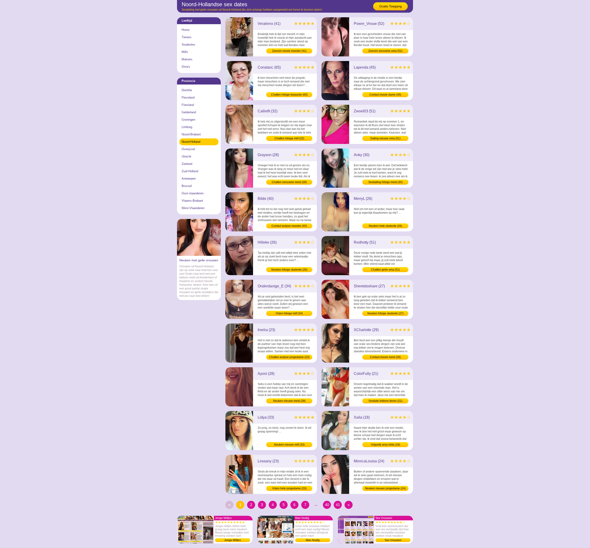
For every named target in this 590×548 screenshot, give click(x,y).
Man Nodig (313, 540)
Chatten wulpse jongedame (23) (289, 357)
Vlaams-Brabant (192, 200)
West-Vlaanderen (193, 208)
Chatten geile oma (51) (385, 269)
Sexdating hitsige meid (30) (385, 182)
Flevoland (188, 97)
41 (338, 505)
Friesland (188, 105)
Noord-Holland (191, 141)
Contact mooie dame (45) (385, 94)
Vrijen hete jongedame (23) (289, 488)
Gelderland (189, 112)
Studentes (188, 44)
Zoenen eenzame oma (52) (385, 50)
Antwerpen (189, 178)
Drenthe (187, 90)
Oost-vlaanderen (193, 193)
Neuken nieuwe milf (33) (289, 444)
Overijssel (188, 149)
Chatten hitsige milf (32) (289, 138)
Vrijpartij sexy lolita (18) (385, 444)
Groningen (188, 119)
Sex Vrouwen (393, 540)
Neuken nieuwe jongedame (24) (385, 488)
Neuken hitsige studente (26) (289, 269)
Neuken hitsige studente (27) (385, 313)
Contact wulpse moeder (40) (289, 225)
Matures (187, 59)
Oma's (186, 66)
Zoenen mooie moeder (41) (289, 50)
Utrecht (186, 156)
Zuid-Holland (190, 171)
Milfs (185, 52)
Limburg (187, 127)
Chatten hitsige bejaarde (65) (289, 94)
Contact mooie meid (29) (385, 357)
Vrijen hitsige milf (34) (289, 313)
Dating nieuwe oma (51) (385, 138)
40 (327, 505)
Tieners (187, 37)
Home (185, 30)
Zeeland (187, 164)
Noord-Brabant (191, 134)
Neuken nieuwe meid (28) (289, 400)
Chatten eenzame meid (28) (289, 182)
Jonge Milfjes (232, 540)
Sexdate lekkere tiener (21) (385, 400)
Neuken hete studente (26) (385, 225)
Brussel (187, 186)
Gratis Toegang (390, 6)
